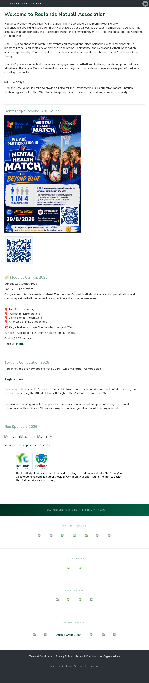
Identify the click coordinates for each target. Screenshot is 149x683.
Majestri (74, 672)
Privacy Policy (64, 656)
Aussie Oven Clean (68, 635)
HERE (20, 344)
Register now (13, 379)
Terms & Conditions (40, 656)
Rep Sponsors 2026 (36, 445)
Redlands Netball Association (25, 3)
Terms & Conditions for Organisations (98, 656)
